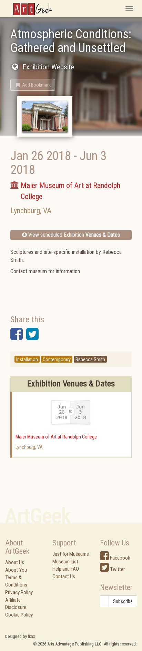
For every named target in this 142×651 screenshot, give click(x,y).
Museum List (65, 562)
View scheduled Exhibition (73, 234)
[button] (32, 85)
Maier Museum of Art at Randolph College (56, 437)
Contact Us (63, 576)
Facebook (119, 558)
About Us (14, 562)
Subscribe (123, 601)
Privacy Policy (19, 592)
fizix (31, 636)
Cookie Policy (19, 615)
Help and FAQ (65, 569)
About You (16, 570)
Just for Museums (70, 554)
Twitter (117, 569)
